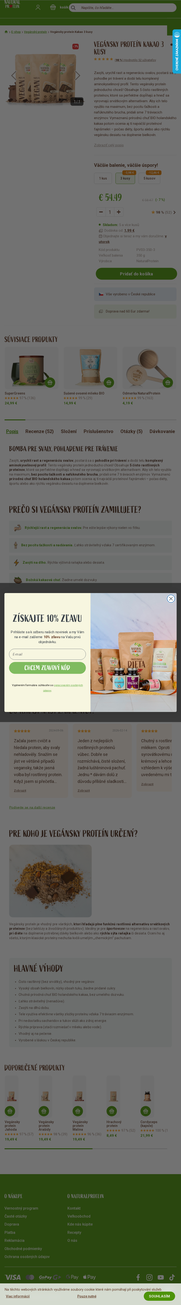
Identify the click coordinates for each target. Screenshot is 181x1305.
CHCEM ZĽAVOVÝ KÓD (47, 668)
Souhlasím (159, 1296)
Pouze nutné (86, 1296)
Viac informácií (18, 1296)
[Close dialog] (171, 599)
